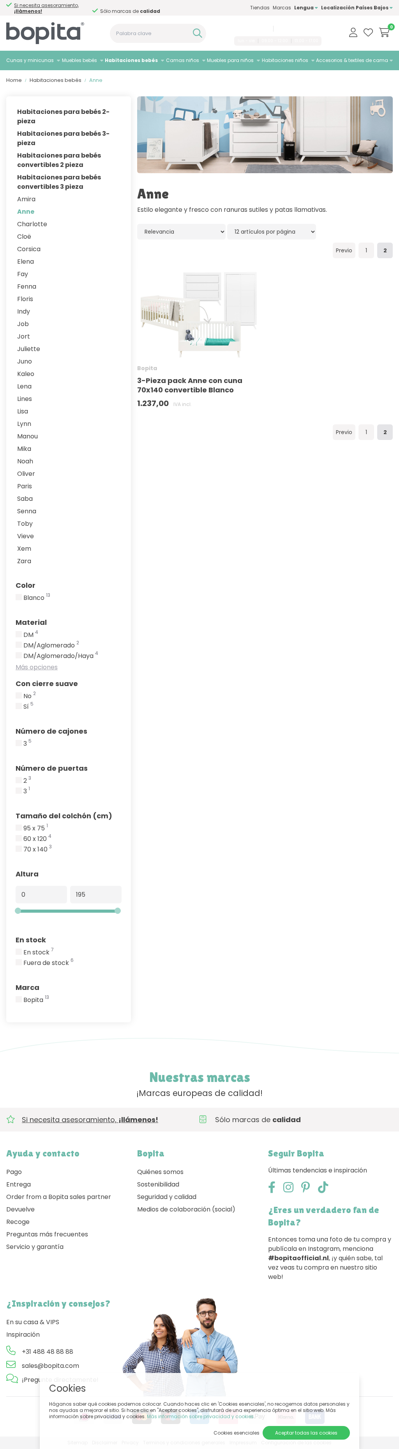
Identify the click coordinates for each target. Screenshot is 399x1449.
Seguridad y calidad (166, 1196)
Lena (24, 386)
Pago (14, 1171)
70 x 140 (37, 849)
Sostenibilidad (158, 1184)
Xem (24, 548)
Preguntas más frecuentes (47, 1234)
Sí (28, 707)
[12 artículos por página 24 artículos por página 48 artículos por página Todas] (271, 231)
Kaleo (25, 373)
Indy (23, 311)
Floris (25, 298)
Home (14, 80)
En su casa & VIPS (32, 1322)
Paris (24, 486)
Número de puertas (52, 768)
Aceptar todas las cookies (306, 1432)
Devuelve (20, 1209)
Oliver (26, 473)
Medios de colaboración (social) (186, 1209)
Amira (26, 199)
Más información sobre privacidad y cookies (200, 1416)
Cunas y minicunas (30, 60)
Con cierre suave (47, 683)
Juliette (28, 348)
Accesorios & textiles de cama (352, 60)
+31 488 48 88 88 (250, 28)
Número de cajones (51, 731)
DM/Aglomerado (51, 645)
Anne (25, 211)
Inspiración (23, 1334)
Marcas (282, 7)
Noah (25, 461)
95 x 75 (35, 828)
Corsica (29, 249)
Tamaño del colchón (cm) (64, 816)
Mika (24, 448)
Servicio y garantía (35, 1246)
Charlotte (32, 224)
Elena (25, 261)
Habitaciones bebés (131, 60)
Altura (27, 874)
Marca (27, 987)
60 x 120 (37, 839)
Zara (24, 561)
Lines (24, 398)
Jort (23, 336)
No (29, 696)
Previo (344, 250)
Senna (26, 511)
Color (25, 585)
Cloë (24, 236)
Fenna (26, 286)
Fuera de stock (48, 963)
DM (30, 635)
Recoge (18, 1221)
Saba (25, 498)
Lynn (24, 423)
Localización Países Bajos (355, 7)
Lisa (22, 411)
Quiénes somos (160, 1171)
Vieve (25, 536)
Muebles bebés (79, 60)
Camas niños (182, 60)
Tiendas (260, 7)
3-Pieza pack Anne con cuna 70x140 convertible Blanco (189, 385)
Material (31, 622)
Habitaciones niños (285, 60)
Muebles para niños (230, 60)
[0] (384, 32)
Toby (25, 523)
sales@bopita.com (298, 28)
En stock (31, 940)
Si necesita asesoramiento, (46, 8)
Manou (27, 436)
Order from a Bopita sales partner (58, 1196)
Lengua (304, 7)
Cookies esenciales (237, 1432)
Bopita (36, 1000)
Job (23, 323)
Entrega (18, 1184)
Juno (24, 361)
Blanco (36, 598)
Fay (22, 274)
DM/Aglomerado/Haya (60, 656)
